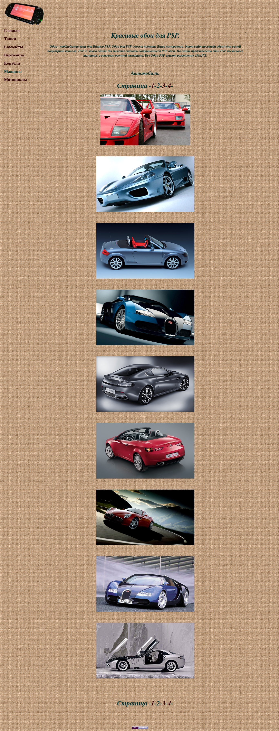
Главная (12, 30)
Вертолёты (14, 55)
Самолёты (13, 47)
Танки (10, 38)
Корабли (12, 63)
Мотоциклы (15, 79)
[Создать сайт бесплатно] (140, 728)
